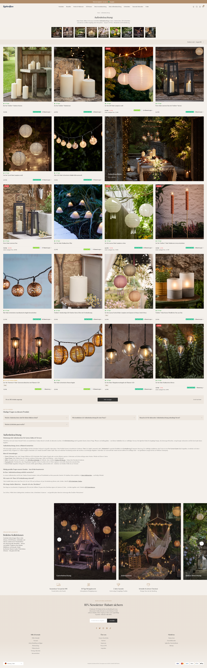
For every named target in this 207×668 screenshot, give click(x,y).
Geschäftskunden (171, 640)
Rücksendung (35, 645)
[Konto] (200, 6)
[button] (193, 6)
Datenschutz (171, 638)
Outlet (147, 6)
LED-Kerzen (89, 6)
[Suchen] (197, 6)
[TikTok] (110, 628)
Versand (35, 640)
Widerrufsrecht (35, 648)
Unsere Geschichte (103, 638)
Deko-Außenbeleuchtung (115, 6)
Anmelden (112, 620)
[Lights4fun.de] (8, 7)
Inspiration (103, 648)
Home (98, 12)
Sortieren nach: (191, 42)
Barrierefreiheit (35, 653)
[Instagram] (103, 628)
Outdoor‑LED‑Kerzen (60, 460)
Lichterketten (127, 6)
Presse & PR (103, 645)
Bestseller (68, 6)
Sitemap (171, 645)
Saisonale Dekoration (137, 6)
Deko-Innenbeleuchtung (100, 6)
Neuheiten (61, 6)
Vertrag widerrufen (35, 650)
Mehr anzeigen (108, 399)
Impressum (103, 643)
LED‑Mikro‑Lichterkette (33, 460)
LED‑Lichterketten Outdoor (75, 481)
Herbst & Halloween (78, 6)
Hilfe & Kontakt (35, 638)
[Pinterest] (107, 628)
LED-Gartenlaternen (90, 487)
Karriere (103, 640)
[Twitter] (100, 628)
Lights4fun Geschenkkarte (171, 643)
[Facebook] (96, 628)
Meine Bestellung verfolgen (35, 643)
